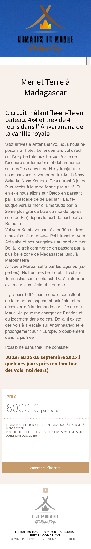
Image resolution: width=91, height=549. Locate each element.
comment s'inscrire (45, 467)
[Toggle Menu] (88, 61)
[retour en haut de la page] (45, 490)
